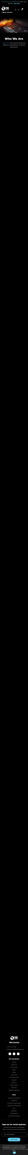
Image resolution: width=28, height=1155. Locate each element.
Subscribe (14, 1139)
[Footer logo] (14, 1038)
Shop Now (17, 3)
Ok (14, 1152)
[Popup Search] (18, 9)
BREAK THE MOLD (7, 12)
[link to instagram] (14, 1053)
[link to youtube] (18, 1053)
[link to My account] (15, 9)
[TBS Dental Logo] (5, 9)
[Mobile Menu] (26, 10)
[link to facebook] (10, 1053)
